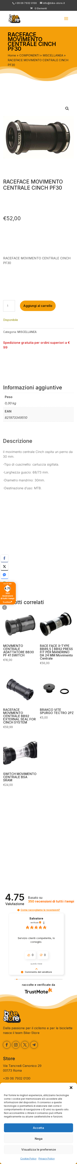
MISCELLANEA (53, 55)
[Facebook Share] (4, 558)
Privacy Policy (46, 1158)
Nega (38, 1139)
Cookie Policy (28, 1158)
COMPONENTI (29, 55)
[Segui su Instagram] (16, 1045)
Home (12, 55)
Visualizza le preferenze (38, 1149)
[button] (71, 1088)
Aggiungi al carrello (37, 306)
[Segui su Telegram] (34, 1045)
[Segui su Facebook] (6, 1045)
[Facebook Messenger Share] (4, 574)
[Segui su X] (25, 1045)
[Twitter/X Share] (4, 566)
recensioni (51, 901)
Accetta (38, 1128)
